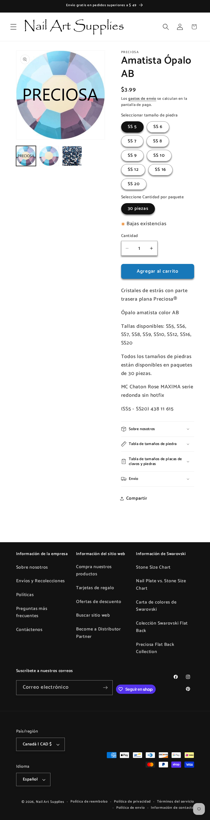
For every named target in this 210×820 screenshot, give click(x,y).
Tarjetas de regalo (95, 587)
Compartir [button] (136, 498)
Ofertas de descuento (98, 601)
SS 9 (132, 155)
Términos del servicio (175, 801)
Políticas (25, 594)
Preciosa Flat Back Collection (155, 648)
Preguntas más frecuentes (31, 612)
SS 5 (132, 126)
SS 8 (157, 141)
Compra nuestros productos (94, 570)
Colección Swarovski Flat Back (162, 627)
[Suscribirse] (105, 687)
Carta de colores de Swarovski (156, 606)
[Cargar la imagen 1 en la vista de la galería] (26, 156)
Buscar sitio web (93, 615)
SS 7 (132, 141)
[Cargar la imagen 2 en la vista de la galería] (49, 156)
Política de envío (130, 808)
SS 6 (158, 126)
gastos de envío (142, 98)
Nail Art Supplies (50, 802)
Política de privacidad (132, 801)
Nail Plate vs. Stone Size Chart (161, 584)
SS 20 (134, 183)
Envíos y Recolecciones (40, 581)
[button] (13, 27)
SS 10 (159, 155)
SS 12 (133, 169)
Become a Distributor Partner (98, 633)
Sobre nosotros (32, 567)
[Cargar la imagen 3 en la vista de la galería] (72, 156)
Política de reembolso (89, 801)
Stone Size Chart (153, 567)
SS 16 (160, 169)
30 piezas (138, 208)
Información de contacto (172, 808)
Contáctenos (29, 629)
